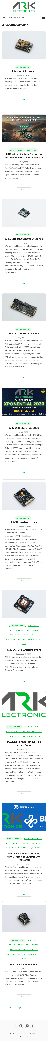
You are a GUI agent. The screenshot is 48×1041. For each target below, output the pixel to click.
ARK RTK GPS (30, 727)
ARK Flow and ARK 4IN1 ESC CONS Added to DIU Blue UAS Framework (24, 856)
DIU (39, 731)
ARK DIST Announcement (24, 964)
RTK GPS (36, 736)
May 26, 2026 (23, 338)
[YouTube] (32, 1026)
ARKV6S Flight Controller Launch (24, 238)
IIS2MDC (34, 630)
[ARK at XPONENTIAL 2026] (24, 402)
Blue (39, 727)
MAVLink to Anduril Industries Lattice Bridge (24, 743)
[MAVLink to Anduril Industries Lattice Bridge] (24, 705)
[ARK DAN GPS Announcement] (24, 604)
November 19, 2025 (23, 527)
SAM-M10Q (33, 639)
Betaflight (14, 630)
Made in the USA (14, 736)
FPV (23, 630)
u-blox (23, 644)
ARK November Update (24, 522)
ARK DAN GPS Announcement (24, 649)
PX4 (25, 639)
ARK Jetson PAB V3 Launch (24, 333)
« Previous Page (14, 1007)
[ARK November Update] (24, 496)
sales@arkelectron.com (17, 1034)
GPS (28, 630)
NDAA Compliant (14, 639)
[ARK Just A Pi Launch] (24, 45)
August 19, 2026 (23, 75)
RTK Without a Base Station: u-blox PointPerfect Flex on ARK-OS (24, 156)
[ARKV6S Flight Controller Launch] (24, 213)
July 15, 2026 (23, 162)
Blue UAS (10, 731)
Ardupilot (33, 625)
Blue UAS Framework (26, 731)
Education (31, 150)
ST (40, 639)
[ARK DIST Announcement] (24, 919)
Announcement (23, 67)
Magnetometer (30, 635)
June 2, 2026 (23, 243)
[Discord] (27, 1026)
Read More (23, 99)
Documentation (16, 17)
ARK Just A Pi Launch (24, 71)
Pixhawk (27, 736)
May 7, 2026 (23, 432)
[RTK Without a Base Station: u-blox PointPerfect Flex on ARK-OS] (24, 128)
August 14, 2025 (23, 749)
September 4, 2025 (23, 654)
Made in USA (16, 635)
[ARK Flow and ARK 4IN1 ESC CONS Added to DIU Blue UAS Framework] (24, 817)
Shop (5, 17)
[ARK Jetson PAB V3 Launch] (24, 307)
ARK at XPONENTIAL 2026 (24, 427)
